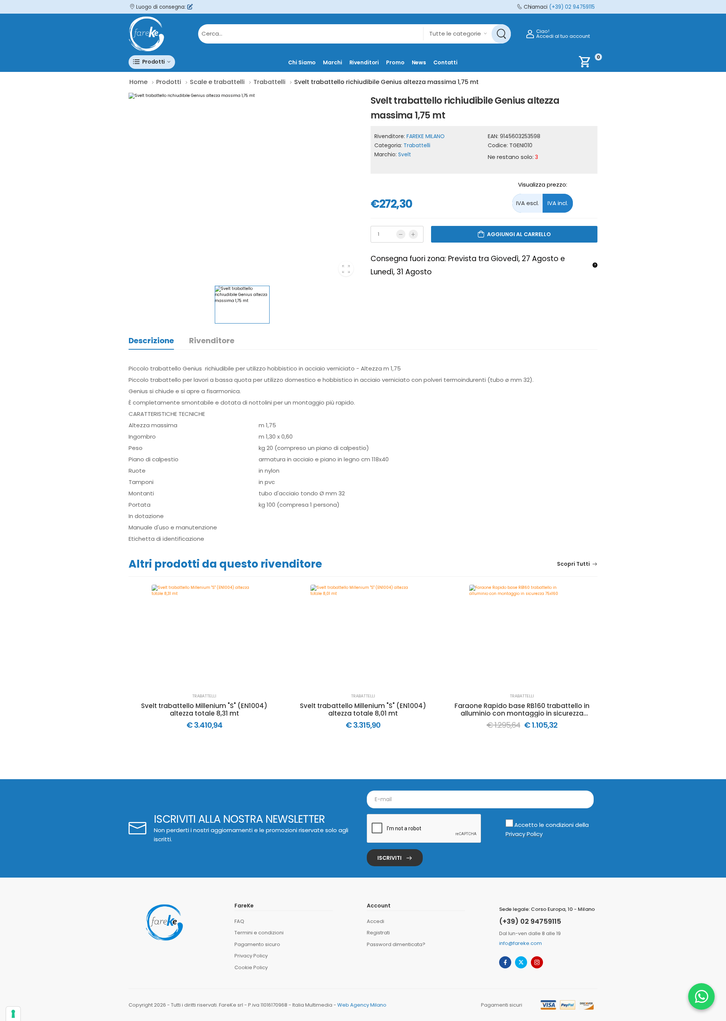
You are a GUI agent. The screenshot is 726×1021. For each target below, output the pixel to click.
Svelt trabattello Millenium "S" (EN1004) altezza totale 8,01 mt (363, 710)
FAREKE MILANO (425, 136)
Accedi (375, 921)
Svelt (404, 154)
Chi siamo (302, 62)
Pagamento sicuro (257, 944)
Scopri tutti (573, 564)
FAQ (239, 921)
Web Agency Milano (361, 1005)
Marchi (332, 62)
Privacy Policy (524, 834)
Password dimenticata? (396, 944)
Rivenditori (364, 62)
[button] (152, 61)
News (419, 62)
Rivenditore (211, 340)
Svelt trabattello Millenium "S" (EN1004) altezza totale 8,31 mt (204, 710)
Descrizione (151, 340)
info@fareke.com (520, 943)
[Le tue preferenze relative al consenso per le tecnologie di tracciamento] (13, 1014)
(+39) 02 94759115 (571, 7)
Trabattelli (416, 145)
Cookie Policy (251, 967)
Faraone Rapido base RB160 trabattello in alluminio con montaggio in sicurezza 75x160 (522, 710)
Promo (395, 62)
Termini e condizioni (259, 932)
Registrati (378, 932)
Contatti (445, 62)
